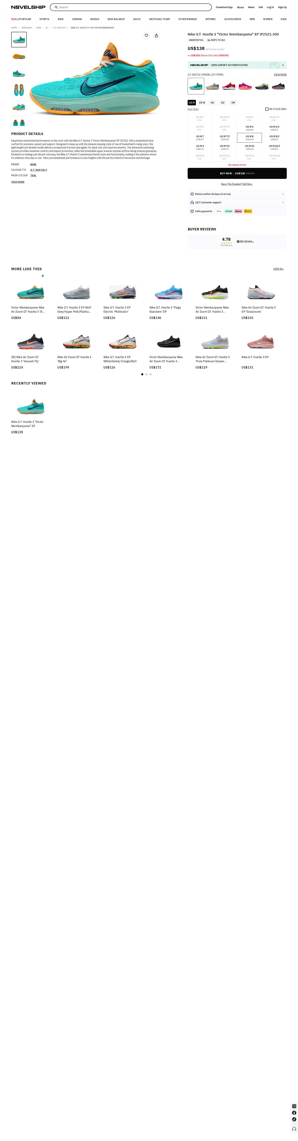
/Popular (21, 19)
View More (17, 182)
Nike (61, 19)
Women (267, 19)
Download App (224, 7)
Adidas (94, 19)
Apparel (210, 19)
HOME (14, 27)
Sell (261, 7)
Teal (33, 175)
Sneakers (27, 27)
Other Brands (187, 19)
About (240, 7)
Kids (284, 19)
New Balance (116, 19)
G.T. (47, 27)
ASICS (137, 19)
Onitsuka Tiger (159, 19)
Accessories (232, 19)
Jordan (77, 19)
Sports (44, 19)
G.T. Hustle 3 (60, 27)
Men (252, 19)
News (251, 7)
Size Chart (193, 109)
